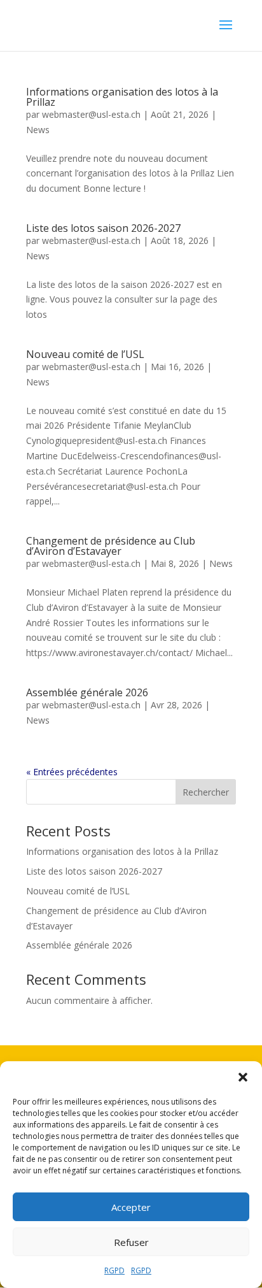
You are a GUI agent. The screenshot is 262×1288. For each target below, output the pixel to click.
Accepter (131, 1207)
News (38, 130)
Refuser (131, 1242)
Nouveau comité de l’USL (85, 354)
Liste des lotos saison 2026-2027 (103, 228)
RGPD (114, 1270)
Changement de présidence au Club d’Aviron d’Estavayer (110, 546)
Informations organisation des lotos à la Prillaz (122, 97)
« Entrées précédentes (72, 772)
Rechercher (206, 792)
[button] (243, 1077)
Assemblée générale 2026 (87, 692)
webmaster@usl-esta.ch (91, 114)
